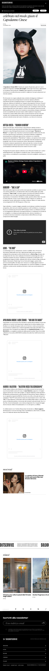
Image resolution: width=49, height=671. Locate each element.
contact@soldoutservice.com (38, 639)
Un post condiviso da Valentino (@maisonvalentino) (24, 456)
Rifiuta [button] (35, 10)
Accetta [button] (43, 10)
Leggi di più (32, 7)
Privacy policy (6, 665)
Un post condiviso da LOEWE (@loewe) (25, 311)
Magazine (5, 645)
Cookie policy (14, 665)
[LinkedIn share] (38, 609)
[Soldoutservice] (4, 639)
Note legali (21, 665)
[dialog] (24, 6)
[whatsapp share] (30, 609)
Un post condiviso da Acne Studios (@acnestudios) (24, 378)
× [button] (45, 3)
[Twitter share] (23, 609)
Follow (5, 661)
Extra (4, 649)
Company (5, 657)
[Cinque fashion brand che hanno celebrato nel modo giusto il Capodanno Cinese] (15, 609)
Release (5, 653)
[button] (8, 11)
